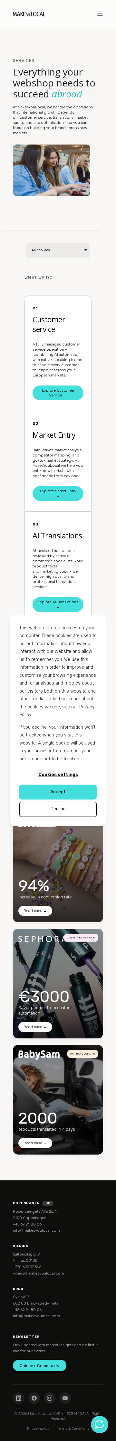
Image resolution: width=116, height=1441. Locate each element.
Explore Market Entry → (58, 493)
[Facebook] (34, 1398)
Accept (58, 792)
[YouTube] (65, 1398)
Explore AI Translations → (58, 604)
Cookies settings (58, 774)
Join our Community (39, 1365)
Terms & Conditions (73, 1428)
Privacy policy (38, 1428)
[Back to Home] (29, 13)
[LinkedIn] (18, 1398)
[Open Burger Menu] (99, 13)
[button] (6, 1434)
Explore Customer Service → (58, 392)
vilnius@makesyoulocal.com (38, 1273)
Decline (58, 809)
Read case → (35, 910)
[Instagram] (49, 1398)
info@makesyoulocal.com (36, 1230)
